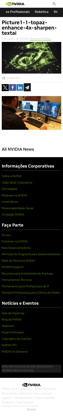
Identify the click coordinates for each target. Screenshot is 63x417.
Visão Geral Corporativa (17, 182)
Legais (6, 397)
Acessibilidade (22, 397)
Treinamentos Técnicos (17, 279)
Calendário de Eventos (16, 338)
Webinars (8, 326)
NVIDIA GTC (9, 345)
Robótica (41, 12)
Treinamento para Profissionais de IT (25, 286)
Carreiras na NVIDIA (14, 241)
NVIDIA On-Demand (14, 351)
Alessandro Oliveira (40, 38)
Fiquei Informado (13, 332)
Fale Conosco (25, 402)
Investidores (10, 201)
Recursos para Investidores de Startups (27, 273)
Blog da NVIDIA (12, 319)
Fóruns (6, 235)
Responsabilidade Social (17, 208)
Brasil (31, 409)
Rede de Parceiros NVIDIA (18, 260)
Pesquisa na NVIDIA (14, 195)
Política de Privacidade (16, 388)
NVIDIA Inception (13, 267)
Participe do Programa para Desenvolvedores (31, 254)
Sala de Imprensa (13, 313)
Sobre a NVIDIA (12, 176)
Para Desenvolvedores (16, 247)
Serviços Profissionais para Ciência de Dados (31, 292)
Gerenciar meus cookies (34, 393)
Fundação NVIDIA (13, 214)
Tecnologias (9, 189)
